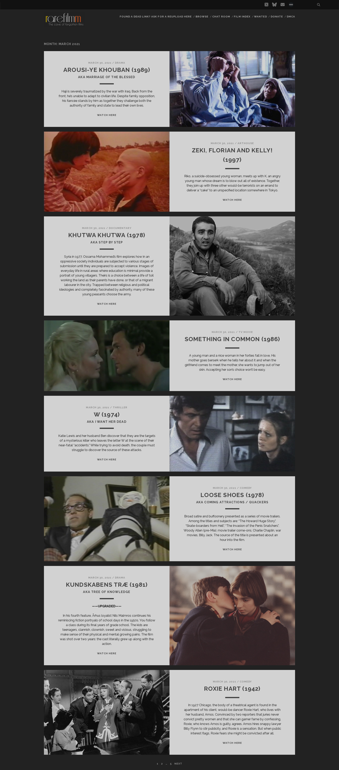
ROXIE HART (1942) (232, 688)
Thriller (120, 407)
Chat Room (221, 16)
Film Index (242, 16)
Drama (120, 62)
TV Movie (246, 332)
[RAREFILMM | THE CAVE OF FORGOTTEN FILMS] (64, 25)
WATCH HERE (106, 115)
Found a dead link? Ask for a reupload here (156, 16)
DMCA (291, 16)
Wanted (260, 16)
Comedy (246, 487)
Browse (202, 16)
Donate (277, 16)
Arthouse (246, 143)
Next (178, 763)
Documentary (120, 228)
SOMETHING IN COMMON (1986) (232, 339)
